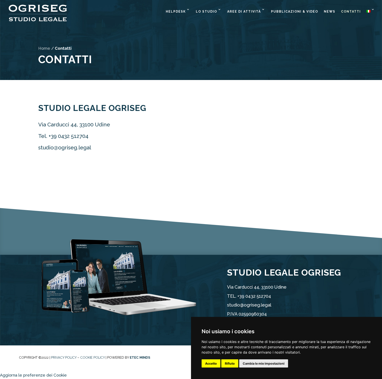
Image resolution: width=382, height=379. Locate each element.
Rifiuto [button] (230, 363)
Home (44, 48)
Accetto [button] (211, 363)
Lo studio (206, 11)
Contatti (351, 11)
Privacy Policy (63, 358)
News (329, 11)
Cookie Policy (92, 358)
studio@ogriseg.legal (64, 147)
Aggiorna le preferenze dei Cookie (33, 375)
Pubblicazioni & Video (294, 11)
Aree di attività (244, 11)
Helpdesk (176, 11)
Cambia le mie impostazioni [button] (264, 363)
